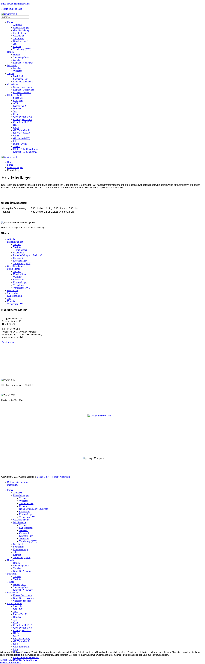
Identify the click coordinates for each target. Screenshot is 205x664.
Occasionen (12, 84)
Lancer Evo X (20, 106)
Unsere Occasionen (22, 87)
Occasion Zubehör (22, 92)
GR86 (16, 135)
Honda (10, 52)
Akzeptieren (6, 660)
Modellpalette (19, 76)
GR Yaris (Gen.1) (21, 130)
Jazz (15, 111)
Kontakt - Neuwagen (23, 62)
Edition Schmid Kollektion (26, 149)
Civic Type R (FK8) (22, 119)
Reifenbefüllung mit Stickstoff (27, 255)
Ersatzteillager (20, 260)
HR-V (16, 125)
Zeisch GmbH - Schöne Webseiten (53, 476)
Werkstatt (17, 71)
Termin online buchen (11, 9)
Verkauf (17, 244)
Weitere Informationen (10, 662)
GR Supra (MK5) (21, 138)
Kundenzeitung (20, 41)
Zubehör (17, 60)
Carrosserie (18, 258)
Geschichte (18, 35)
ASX (15, 103)
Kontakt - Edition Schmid (25, 152)
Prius (15, 141)
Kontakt (17, 46)
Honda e (17, 108)
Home (10, 162)
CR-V (16, 127)
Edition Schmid (14, 95)
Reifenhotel (18, 252)
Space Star (18, 98)
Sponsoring (18, 38)
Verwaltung (18, 285)
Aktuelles (17, 25)
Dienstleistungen (21, 27)
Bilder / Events (20, 143)
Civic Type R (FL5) (22, 122)
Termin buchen (20, 250)
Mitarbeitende (19, 33)
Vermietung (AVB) (22, 49)
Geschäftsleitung (21, 30)
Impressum (12, 485)
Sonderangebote (21, 57)
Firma (10, 22)
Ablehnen (16, 660)
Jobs (15, 43)
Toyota (10, 73)
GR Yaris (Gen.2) (21, 133)
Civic (15, 114)
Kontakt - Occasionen (23, 89)
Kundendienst (19, 274)
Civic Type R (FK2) (22, 116)
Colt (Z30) (18, 100)
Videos (16, 146)
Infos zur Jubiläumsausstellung (15, 3)
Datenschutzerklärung (17, 482)
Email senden (8, 342)
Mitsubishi (12, 65)
